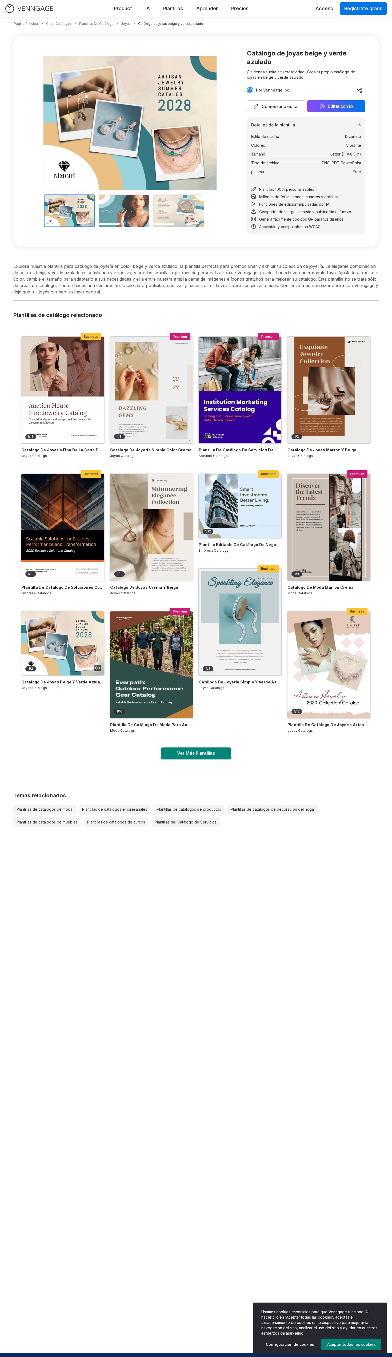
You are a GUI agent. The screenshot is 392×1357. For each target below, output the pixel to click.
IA (147, 8)
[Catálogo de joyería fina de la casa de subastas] (62, 390)
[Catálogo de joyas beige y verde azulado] (62, 643)
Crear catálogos (59, 24)
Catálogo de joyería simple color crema (151, 450)
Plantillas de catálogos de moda (45, 809)
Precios (240, 8)
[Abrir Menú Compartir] (359, 90)
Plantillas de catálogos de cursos (116, 822)
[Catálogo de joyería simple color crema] (151, 390)
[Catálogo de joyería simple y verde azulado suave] (240, 622)
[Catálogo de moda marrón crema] (328, 527)
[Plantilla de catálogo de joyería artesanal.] (328, 664)
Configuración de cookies (290, 1344)
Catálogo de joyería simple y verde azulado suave (240, 682)
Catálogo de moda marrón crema (320, 587)
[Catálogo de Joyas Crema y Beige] (151, 527)
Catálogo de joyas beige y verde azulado (62, 682)
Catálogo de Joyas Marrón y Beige (322, 450)
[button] (276, 106)
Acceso (324, 8)
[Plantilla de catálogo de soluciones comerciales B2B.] (62, 527)
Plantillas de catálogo (96, 24)
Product (123, 8)
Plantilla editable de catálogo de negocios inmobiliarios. (240, 544)
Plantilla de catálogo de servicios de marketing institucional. (240, 450)
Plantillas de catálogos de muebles (47, 822)
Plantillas (173, 8)
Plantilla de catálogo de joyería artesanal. (328, 724)
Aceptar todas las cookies (351, 1344)
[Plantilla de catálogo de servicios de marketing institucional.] (240, 390)
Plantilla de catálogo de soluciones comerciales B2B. (62, 587)
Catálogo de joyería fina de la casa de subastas (62, 450)
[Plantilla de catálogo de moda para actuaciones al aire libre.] (151, 664)
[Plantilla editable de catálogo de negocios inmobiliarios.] (240, 506)
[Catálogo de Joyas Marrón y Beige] (328, 390)
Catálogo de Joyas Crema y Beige (144, 587)
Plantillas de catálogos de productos (189, 809)
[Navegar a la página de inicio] (29, 8)
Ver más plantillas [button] (196, 753)
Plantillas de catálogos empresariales (114, 809)
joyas (126, 24)
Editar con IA (340, 106)
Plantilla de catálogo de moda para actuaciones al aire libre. (151, 724)
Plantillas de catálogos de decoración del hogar (273, 809)
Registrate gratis (363, 8)
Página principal (26, 24)
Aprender (207, 8)
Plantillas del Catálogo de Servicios (186, 822)
